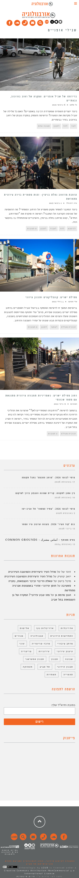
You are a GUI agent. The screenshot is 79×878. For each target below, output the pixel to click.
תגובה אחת (44, 126)
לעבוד (53, 228)
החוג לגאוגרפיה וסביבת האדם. (24, 861)
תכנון (54, 659)
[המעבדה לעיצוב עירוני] (46, 23)
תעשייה (68, 674)
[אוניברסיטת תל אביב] (56, 23)
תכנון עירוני (65, 666)
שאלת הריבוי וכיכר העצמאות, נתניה (30, 581)
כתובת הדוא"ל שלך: (63, 705)
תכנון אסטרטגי (34, 659)
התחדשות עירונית (61, 635)
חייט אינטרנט (25, 876)
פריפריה (26, 651)
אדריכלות (67, 628)
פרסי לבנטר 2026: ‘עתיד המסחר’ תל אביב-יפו (48, 509)
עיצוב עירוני (65, 651)
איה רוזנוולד (71, 203)
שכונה (69, 659)
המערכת (73, 404)
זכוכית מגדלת (68, 327)
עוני (22, 643)
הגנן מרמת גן (63, 595)
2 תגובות (53, 433)
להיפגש (72, 228)
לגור (73, 126)
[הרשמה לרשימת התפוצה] (32, 22)
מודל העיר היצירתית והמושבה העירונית (32, 572)
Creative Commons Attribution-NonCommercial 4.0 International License (39, 872)
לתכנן (56, 126)
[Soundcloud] (17, 22)
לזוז (65, 126)
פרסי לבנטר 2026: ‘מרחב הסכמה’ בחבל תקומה (48, 477)
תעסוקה (28, 666)
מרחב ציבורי (65, 643)
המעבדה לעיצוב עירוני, (59, 861)
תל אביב (45, 666)
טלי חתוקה (72, 301)
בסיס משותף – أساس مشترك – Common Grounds (40, 540)
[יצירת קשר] (25, 22)
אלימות (24, 628)
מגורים (19, 635)
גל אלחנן (73, 105)
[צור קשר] (43, 839)
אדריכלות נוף (45, 628)
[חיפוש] (40, 22)
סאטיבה (66, 586)
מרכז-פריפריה (41, 643)
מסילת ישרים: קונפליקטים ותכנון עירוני (51, 297)
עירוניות (44, 651)
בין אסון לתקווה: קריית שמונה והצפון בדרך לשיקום (45, 493)
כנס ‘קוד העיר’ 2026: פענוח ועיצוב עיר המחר (48, 524)
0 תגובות (32, 228)
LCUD (44, 867)
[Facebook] (9, 22)
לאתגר (54, 327)
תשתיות (51, 674)
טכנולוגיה (36, 635)
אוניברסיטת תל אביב (39, 864)
